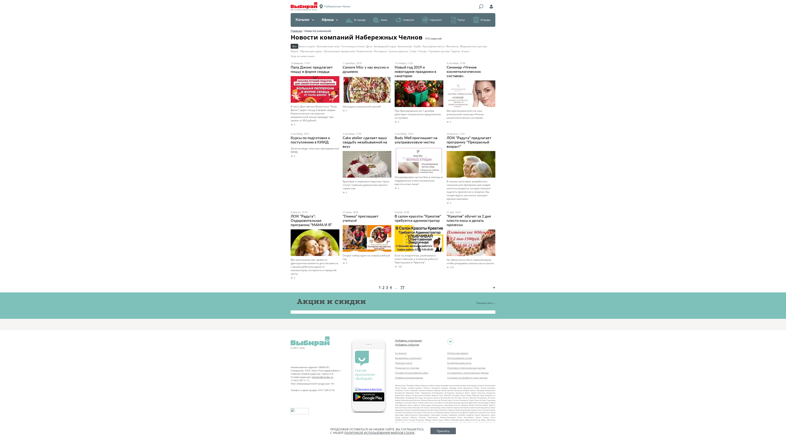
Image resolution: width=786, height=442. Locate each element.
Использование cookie (459, 358)
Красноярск (435, 415)
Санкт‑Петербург (408, 385)
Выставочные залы (328, 46)
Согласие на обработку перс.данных (467, 377)
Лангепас (422, 417)
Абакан (418, 385)
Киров (458, 410)
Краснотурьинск (411, 415)
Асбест (477, 388)
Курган (477, 415)
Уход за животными (303, 56)
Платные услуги (403, 362)
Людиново (420, 420)
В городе (359, 20)
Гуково (430, 402)
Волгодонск (428, 398)
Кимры (436, 410)
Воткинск (491, 398)
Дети (369, 46)
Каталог (303, 20)
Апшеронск (435, 388)
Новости (408, 20)
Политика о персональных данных (466, 367)
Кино (384, 20)
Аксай (456, 385)
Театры (422, 51)
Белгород (458, 390)
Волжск (437, 398)
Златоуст (457, 405)
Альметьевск (490, 385)
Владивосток (490, 395)
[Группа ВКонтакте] (450, 341)
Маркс (483, 420)
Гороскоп (435, 20)
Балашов (429, 390)
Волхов (451, 398)
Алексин (481, 385)
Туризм (455, 51)
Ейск (476, 402)
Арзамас (445, 388)
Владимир (410, 398)
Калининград (435, 407)
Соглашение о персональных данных (468, 372)
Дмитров (464, 402)
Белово (473, 390)
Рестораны (380, 51)
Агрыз (438, 385)
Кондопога (455, 412)
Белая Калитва (447, 390)
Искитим (398, 407)
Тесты (461, 20)
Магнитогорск (438, 420)
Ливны (478, 417)
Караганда (399, 410)
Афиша (328, 20)
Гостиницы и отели (353, 46)
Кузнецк (444, 415)
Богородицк (449, 393)
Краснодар (399, 415)
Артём (459, 388)
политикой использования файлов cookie (379, 433)
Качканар (414, 410)
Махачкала (491, 420)
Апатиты (426, 388)
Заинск (410, 405)
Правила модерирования (409, 377)
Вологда (444, 398)
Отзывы (485, 20)
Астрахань (491, 388)
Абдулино (425, 385)
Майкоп (447, 420)
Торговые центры (439, 51)
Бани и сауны (307, 46)
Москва (398, 385)
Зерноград (448, 405)
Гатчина (456, 400)
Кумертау (470, 415)
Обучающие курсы (311, 51)
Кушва (397, 417)
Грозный (407, 402)
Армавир (452, 388)
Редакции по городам (407, 367)
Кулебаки (461, 415)
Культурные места (433, 46)
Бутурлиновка (417, 395)
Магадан (428, 420)
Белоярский (399, 393)
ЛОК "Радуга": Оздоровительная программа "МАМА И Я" (311, 221)
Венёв (469, 395)
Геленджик (464, 400)
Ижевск (472, 405)
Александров (472, 385)
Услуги (465, 51)
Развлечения (364, 51)
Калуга (443, 407)
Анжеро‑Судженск (415, 388)
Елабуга (492, 402)
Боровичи (460, 393)
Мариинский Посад (473, 420)
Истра (405, 407)
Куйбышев (453, 415)
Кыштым (405, 417)
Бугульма (481, 393)
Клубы (417, 46)
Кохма (492, 412)
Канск (493, 407)
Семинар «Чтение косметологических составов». (464, 72)
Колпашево (407, 412)
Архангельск (468, 388)
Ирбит (485, 405)
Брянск (474, 393)
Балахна (422, 390)
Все (294, 46)
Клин (480, 410)
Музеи (294, 51)
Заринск (416, 405)
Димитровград (455, 402)
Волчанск (458, 398)
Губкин (415, 402)
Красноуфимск (424, 415)
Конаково (446, 412)
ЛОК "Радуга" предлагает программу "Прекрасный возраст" (469, 142)
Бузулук (408, 395)
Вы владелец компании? (408, 358)
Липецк (486, 417)
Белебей (466, 390)
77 (402, 287)
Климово (473, 410)
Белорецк (480, 390)
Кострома (480, 412)
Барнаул (437, 390)
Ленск (459, 417)
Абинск (432, 385)
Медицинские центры (473, 46)
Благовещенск (438, 393)
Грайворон (399, 402)
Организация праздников (339, 51)
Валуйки (427, 395)
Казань (426, 407)
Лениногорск (433, 417)
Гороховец (491, 400)
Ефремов (403, 405)
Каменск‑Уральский (455, 407)
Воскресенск (482, 398)
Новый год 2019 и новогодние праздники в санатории (415, 72)
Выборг (398, 400)
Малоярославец (457, 420)
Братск (467, 393)
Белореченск (490, 390)
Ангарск (404, 388)
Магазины (452, 46)
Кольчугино (417, 412)
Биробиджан (426, 393)
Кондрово (464, 412)
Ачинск (407, 390)
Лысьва (412, 420)
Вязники (424, 400)
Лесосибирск (469, 417)
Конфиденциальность (459, 362)
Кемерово (423, 410)
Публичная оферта (457, 353)
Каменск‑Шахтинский (471, 407)
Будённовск (399, 395)
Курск (493, 415)
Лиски (492, 417)
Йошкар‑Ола (418, 407)
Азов (451, 385)
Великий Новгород (452, 395)
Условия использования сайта (411, 372)
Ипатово (479, 405)
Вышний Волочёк (413, 400)
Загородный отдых (385, 46)
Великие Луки (437, 395)
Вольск (466, 398)
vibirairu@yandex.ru (322, 377)
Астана (483, 388)
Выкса (403, 400)
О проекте (401, 353)
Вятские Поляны (440, 400)
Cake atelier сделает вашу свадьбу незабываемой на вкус (365, 142)
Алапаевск (462, 385)
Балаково (414, 390)
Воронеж (473, 398)
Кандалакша (485, 407)
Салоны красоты (398, 51)
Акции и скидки (331, 301)
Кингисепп (443, 410)
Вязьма (431, 400)
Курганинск (485, 415)
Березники (410, 393)
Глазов (471, 400)
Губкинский (422, 402)
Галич (449, 400)
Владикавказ (400, 398)
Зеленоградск (426, 405)
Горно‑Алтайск (480, 400)
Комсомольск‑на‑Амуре (432, 412)
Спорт (413, 51)
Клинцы (485, 410)
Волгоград (419, 398)
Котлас (487, 412)
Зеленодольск (438, 405)
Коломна (398, 412)
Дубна (471, 402)
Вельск (463, 395)
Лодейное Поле (401, 420)
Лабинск (413, 417)
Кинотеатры (405, 46)
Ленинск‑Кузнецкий (448, 417)
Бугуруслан (491, 393)
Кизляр (430, 410)
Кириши (451, 410)
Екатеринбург (483, 402)
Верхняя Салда (478, 395)
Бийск (417, 393)
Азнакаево (445, 385)
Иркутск (492, 405)
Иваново (464, 405)
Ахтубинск (399, 390)
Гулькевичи (438, 402)
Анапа (397, 388)
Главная (296, 31)
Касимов (406, 410)
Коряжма (471, 412)
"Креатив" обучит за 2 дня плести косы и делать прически (469, 221)
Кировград (465, 410)
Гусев (446, 402)
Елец (397, 405)
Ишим (410, 407)
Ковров (492, 410)
